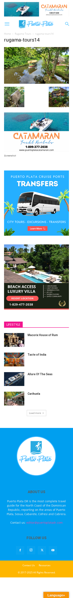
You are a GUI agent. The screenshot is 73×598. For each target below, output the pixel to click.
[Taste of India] (14, 360)
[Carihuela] (14, 399)
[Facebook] (20, 550)
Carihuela (34, 393)
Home (7, 33)
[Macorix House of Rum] (14, 340)
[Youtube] (53, 550)
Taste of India (37, 354)
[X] (42, 550)
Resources (44, 565)
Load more (35, 413)
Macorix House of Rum (43, 335)
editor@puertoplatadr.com (44, 522)
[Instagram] (31, 550)
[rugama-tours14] (36, 82)
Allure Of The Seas (40, 374)
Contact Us (29, 565)
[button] (6, 24)
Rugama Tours (23, 33)
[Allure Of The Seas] (14, 379)
